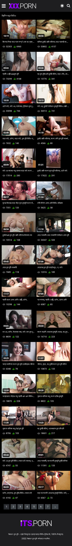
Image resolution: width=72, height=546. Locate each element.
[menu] (4, 6)
